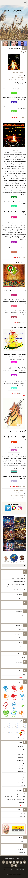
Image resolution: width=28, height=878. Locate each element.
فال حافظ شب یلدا (21, 819)
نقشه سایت (8, 874)
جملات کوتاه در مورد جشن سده (17, 76)
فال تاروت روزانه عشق (20, 780)
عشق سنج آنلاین (22, 666)
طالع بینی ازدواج (22, 638)
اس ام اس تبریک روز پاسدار (18, 492)
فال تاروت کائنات (21, 755)
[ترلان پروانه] (14, 44)
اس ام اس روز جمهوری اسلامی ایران (18, 578)
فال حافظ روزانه (22, 816)
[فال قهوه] (20, 534)
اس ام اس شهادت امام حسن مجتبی (17, 495)
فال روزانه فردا (22, 852)
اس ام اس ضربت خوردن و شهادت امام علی (15, 499)
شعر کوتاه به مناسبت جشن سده (17, 74)
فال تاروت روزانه (21, 746)
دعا (24, 649)
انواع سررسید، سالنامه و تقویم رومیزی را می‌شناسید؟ (15, 797)
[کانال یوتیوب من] (15, 865)
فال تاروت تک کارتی (21, 757)
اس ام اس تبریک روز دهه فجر (19, 590)
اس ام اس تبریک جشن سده (13, 10)
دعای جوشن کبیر (21, 646)
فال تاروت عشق (22, 777)
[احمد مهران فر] (22, 44)
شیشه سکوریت (22, 802)
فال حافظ (23, 813)
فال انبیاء (23, 607)
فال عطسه (23, 841)
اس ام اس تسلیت (20, 497)
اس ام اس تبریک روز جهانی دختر (17, 494)
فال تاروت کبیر (22, 749)
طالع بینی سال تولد (21, 738)
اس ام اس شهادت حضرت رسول (19, 581)
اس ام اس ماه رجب (21, 576)
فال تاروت (23, 785)
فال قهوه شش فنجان (21, 621)
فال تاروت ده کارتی (21, 774)
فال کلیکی (23, 657)
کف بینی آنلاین (22, 629)
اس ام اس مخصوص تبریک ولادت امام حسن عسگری (15, 587)
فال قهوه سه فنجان (21, 618)
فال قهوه (23, 615)
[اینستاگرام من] (14, 862)
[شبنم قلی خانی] (6, 44)
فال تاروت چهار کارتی (21, 763)
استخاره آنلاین (22, 598)
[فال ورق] (8, 546)
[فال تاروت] (20, 522)
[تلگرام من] (21, 862)
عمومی (19, 566)
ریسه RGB (23, 674)
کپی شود (14, 92)
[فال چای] (20, 546)
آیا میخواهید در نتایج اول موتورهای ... (18, 794)
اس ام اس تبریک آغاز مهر (18, 490)
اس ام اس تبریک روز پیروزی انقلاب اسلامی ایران (16, 584)
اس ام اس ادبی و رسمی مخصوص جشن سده (15, 79)
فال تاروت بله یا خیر (21, 782)
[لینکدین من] (12, 865)
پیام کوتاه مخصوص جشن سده (17, 77)
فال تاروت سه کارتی (21, 760)
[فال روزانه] (8, 522)
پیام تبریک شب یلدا (21, 822)
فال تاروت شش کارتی (21, 769)
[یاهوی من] (24, 862)
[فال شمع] (8, 534)
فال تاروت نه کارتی (21, 771)
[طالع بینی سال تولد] (14, 729)
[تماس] (10, 862)
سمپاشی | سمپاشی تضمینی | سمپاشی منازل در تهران (15, 799)
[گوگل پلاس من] (3, 862)
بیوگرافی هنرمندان (21, 850)
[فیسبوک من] (17, 862)
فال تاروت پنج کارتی (21, 766)
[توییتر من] (7, 862)
